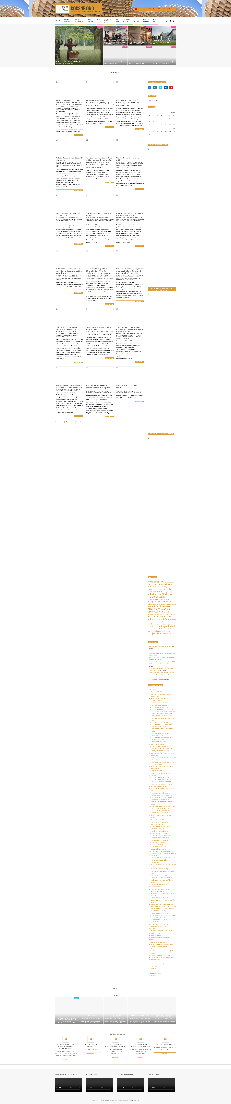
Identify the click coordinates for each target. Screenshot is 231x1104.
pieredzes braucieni (152, 626)
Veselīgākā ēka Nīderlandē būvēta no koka (69, 385)
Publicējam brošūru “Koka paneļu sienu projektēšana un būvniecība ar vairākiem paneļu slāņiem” (69, 271)
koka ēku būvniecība (67, 108)
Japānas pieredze (60, 219)
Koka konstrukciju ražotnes (102, 392)
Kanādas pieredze (123, 335)
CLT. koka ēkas (157, 584)
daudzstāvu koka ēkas (64, 163)
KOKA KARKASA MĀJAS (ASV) (165, 1044)
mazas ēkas (119, 222)
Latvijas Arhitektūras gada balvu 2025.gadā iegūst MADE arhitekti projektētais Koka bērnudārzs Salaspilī (98, 271)
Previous (57, 422)
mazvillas (172, 621)
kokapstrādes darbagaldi (158, 599)
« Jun (149, 138)
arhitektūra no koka (157, 582)
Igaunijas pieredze (170, 587)
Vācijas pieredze (99, 167)
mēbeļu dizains (169, 624)
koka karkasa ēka (157, 594)
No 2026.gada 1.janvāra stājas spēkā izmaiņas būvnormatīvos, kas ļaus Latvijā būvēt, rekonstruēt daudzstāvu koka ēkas (69, 102)
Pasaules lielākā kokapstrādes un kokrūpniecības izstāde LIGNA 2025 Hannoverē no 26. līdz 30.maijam (140, 1014)
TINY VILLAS (136, 222)
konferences (173, 619)
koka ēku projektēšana (92, 105)
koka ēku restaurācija (70, 109)
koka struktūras (166, 604)
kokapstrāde (161, 597)
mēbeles (163, 624)
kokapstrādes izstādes (155, 604)
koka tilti (174, 604)
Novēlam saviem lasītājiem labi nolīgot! (68, 62)
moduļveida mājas (128, 222)
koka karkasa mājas (61, 222)
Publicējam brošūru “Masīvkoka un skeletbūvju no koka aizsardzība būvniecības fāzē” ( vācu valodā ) (67, 329)
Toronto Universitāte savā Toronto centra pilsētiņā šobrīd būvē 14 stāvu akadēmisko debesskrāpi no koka (130, 329)
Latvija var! (110, 278)
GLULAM (163, 587)
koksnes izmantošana (159, 619)
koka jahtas (171, 592)
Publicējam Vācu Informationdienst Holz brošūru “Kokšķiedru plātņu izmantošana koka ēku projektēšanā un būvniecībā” (99, 160)
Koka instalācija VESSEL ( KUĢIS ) (127, 100)
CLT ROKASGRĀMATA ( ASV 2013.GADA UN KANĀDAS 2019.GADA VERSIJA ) (65, 1046)
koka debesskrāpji (61, 390)
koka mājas (98, 1019)
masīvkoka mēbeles (164, 621)
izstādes (150, 589)
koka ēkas (100, 27)
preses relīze (152, 629)
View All (174, 996)
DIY (142, 389)
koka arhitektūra (91, 104)
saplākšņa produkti (163, 629)
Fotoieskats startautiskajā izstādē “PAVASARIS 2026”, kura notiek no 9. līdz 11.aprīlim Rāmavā (66, 1020)
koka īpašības (170, 614)
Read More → (79, 135)
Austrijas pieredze (170, 582)
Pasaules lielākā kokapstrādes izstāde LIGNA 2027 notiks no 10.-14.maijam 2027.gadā (163, 42)
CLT (57, 163)
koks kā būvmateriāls (136, 165)
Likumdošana (62, 111)
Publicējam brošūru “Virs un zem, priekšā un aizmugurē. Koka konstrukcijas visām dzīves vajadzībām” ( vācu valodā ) (129, 271)
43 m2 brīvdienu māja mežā (95, 100)
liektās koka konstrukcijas (153, 621)
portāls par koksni (166, 626)
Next (81, 422)
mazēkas (151, 624)
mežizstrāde (157, 624)
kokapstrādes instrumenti (159, 602)
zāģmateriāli (168, 633)
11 (77, 422)
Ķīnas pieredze (90, 219)
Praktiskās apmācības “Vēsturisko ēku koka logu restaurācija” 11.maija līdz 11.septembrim (114, 42)
